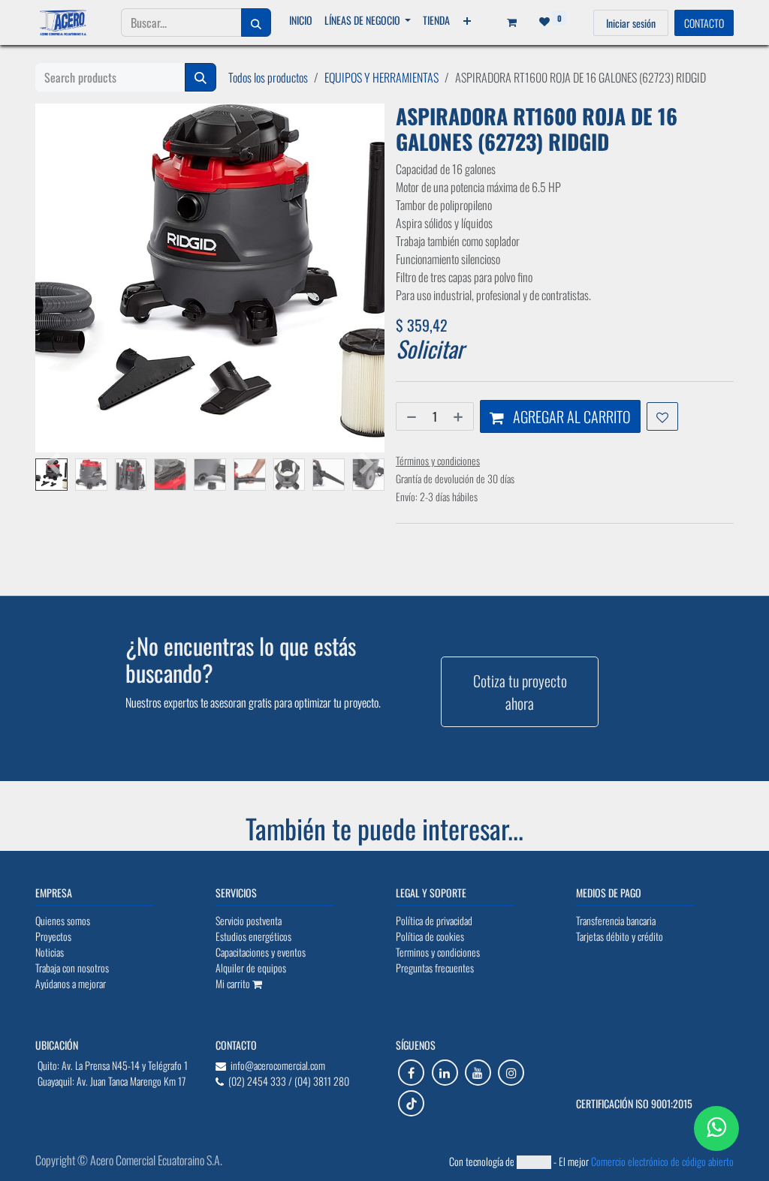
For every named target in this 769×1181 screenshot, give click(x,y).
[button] (53, 464)
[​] (411, 1072)
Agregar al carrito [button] (570, 416)
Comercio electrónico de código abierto (662, 1161)
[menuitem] (300, 20)
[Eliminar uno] (410, 416)
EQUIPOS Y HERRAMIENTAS (381, 77)
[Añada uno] (459, 416)
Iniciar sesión (631, 23)
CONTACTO (704, 23)
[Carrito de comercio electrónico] (506, 22)
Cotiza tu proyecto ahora (520, 691)
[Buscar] (256, 22)
